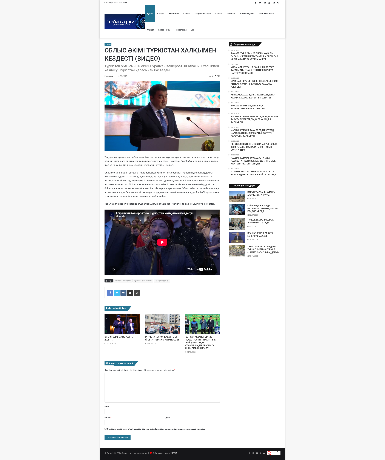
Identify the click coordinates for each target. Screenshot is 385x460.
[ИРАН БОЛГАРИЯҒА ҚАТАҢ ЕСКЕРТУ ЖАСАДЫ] (237, 237)
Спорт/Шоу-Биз (246, 13)
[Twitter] (117, 293)
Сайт (167, 417)
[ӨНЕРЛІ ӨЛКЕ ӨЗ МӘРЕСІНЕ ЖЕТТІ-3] (122, 324)
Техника (231, 13)
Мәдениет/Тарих (203, 13)
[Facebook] (110, 293)
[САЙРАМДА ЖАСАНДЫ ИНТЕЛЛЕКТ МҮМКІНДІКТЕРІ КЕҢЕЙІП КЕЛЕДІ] (237, 209)
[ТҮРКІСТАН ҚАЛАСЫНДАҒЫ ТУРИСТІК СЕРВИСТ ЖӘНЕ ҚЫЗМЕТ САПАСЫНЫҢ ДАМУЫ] (237, 250)
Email (108, 417)
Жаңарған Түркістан (122, 281)
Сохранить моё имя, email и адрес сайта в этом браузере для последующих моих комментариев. (156, 429)
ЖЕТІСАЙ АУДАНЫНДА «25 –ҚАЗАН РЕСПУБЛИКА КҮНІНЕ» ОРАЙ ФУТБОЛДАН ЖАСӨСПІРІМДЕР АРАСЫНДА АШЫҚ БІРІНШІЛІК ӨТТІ (201, 343)
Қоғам (150, 13)
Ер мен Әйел (164, 30)
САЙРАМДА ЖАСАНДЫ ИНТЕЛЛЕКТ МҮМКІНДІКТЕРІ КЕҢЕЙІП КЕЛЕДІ (262, 208)
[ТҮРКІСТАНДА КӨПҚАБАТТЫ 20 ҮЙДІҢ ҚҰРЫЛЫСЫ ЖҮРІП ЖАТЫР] (162, 324)
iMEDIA (174, 453)
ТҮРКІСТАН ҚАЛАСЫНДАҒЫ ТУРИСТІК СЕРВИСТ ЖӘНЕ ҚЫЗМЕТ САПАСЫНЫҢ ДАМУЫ (263, 249)
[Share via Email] (130, 293)
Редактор (109, 76)
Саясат (160, 13)
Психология (180, 30)
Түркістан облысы (162, 281)
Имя (107, 406)
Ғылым (186, 13)
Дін (192, 30)
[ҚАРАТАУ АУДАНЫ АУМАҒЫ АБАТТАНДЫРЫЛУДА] (237, 196)
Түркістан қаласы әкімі (143, 281)
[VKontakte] (123, 293)
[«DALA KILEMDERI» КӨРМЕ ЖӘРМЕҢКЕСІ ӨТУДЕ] (237, 224)
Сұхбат (150, 30)
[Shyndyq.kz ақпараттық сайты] (125, 21)
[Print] (137, 293)
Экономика (173, 13)
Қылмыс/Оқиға (266, 13)
